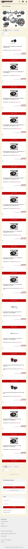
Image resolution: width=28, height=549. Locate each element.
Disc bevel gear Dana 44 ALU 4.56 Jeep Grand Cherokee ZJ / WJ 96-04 (12, 285)
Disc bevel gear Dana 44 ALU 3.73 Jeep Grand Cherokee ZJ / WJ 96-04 (12, 232)
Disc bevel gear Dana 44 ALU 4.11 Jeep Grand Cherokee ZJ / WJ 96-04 (12, 258)
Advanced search (14, 490)
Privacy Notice (4, 536)
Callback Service (4, 526)
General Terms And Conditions (7, 531)
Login (14, 507)
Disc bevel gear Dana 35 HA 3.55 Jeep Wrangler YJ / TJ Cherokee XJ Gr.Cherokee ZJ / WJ (14, 99)
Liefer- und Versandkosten (6, 539)
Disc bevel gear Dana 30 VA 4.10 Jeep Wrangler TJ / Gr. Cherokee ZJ (14, 72)
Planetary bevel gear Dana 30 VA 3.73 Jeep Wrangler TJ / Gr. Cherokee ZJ (12, 446)
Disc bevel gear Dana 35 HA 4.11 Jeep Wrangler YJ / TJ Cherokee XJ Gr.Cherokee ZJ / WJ (14, 152)
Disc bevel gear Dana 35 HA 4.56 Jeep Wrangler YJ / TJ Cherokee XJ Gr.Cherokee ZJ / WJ (14, 178)
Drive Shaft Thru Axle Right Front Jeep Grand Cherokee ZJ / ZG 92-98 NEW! (12, 339)
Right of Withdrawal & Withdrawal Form (8, 533)
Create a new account (7, 510)
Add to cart (14, 60)
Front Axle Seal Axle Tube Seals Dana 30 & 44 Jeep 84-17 (13, 393)
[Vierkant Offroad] (6, 1)
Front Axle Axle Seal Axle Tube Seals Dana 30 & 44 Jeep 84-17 (13, 365)
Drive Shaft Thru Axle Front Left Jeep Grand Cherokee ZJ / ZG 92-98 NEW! (12, 312)
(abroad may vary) (18, 50)
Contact (2, 523)
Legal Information (4, 521)
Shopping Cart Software (9, 547)
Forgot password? (6, 512)
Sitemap (2, 541)
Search (14, 487)
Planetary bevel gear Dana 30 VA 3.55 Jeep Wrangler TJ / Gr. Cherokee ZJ (12, 419)
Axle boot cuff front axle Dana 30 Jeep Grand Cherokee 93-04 (12, 47)
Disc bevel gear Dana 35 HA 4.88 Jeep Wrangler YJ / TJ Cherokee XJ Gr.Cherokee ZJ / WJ (14, 205)
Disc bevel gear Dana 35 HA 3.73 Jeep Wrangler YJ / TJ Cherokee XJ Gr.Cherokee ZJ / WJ (14, 125)
